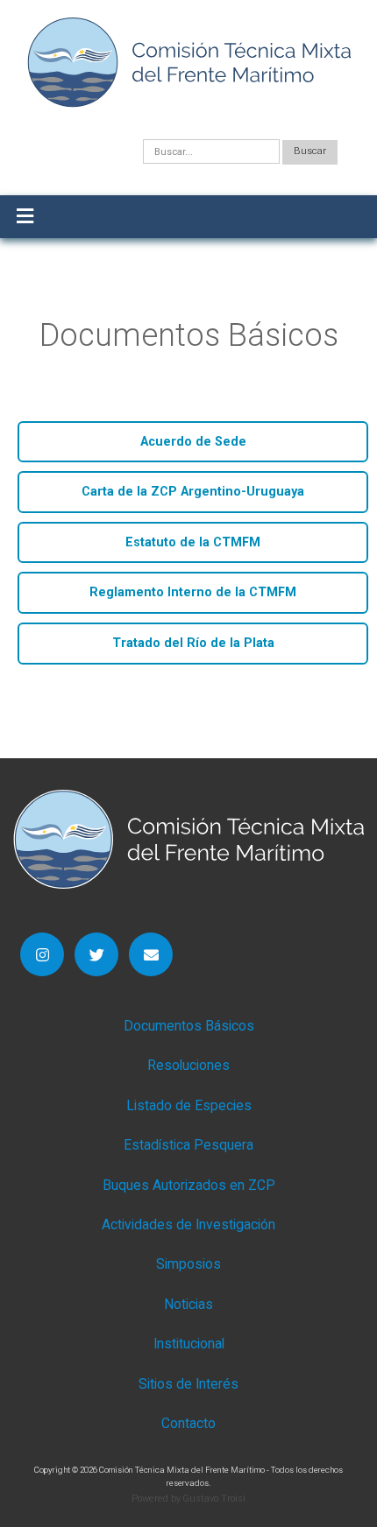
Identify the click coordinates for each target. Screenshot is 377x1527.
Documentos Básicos (189, 1026)
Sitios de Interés (188, 1384)
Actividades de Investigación (188, 1225)
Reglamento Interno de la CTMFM (192, 592)
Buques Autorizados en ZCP (189, 1185)
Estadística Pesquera (188, 1145)
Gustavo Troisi (213, 1498)
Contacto (188, 1424)
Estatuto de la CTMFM (192, 542)
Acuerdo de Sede (193, 441)
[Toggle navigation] (25, 216)
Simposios (188, 1264)
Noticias (188, 1304)
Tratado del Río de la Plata (193, 643)
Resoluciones (188, 1065)
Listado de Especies (189, 1106)
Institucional (188, 1344)
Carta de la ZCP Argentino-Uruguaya (193, 491)
